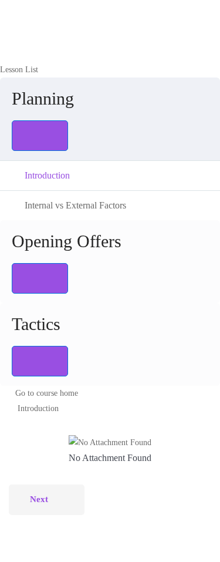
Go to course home (46, 393)
